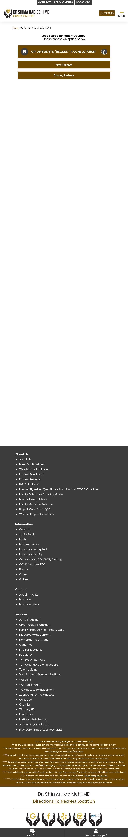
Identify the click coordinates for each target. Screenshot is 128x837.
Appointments (28, 594)
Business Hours (29, 544)
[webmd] (95, 819)
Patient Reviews (29, 479)
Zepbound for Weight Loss (36, 694)
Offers (23, 574)
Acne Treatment (30, 619)
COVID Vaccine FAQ (32, 564)
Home (15, 28)
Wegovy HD (27, 709)
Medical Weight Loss (33, 499)
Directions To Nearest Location (64, 801)
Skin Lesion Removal (32, 659)
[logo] (26, 13)
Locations (25, 599)
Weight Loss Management (37, 690)
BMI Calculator (29, 484)
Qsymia (24, 704)
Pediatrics (26, 654)
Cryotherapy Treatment (35, 625)
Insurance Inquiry (30, 554)
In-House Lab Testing (33, 719)
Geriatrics (25, 645)
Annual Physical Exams (34, 724)
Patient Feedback (31, 474)
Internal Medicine (30, 650)
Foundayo (26, 714)
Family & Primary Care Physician (41, 494)
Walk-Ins (25, 680)
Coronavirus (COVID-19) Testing (40, 559)
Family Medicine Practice (36, 504)
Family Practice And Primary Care (41, 630)
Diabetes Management (35, 635)
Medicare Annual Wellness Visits (40, 729)
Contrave (25, 699)
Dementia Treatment (33, 640)
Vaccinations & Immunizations (40, 674)
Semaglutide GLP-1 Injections (38, 664)
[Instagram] (79, 819)
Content (24, 529)
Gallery (24, 579)
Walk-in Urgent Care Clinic (37, 514)
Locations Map (29, 604)
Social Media (27, 534)
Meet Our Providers (32, 464)
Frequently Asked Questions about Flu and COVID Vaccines (58, 489)
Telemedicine (28, 669)
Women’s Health (30, 685)
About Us (25, 459)
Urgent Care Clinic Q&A (34, 509)
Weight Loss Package (33, 469)
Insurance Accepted (33, 549)
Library (23, 569)
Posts (22, 539)
